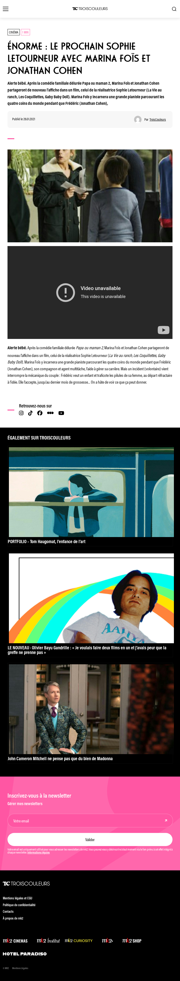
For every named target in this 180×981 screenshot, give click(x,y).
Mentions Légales (20, 968)
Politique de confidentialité (19, 905)
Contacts (8, 912)
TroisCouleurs (158, 119)
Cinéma (13, 31)
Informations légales (38, 852)
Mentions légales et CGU (17, 898)
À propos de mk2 (13, 918)
